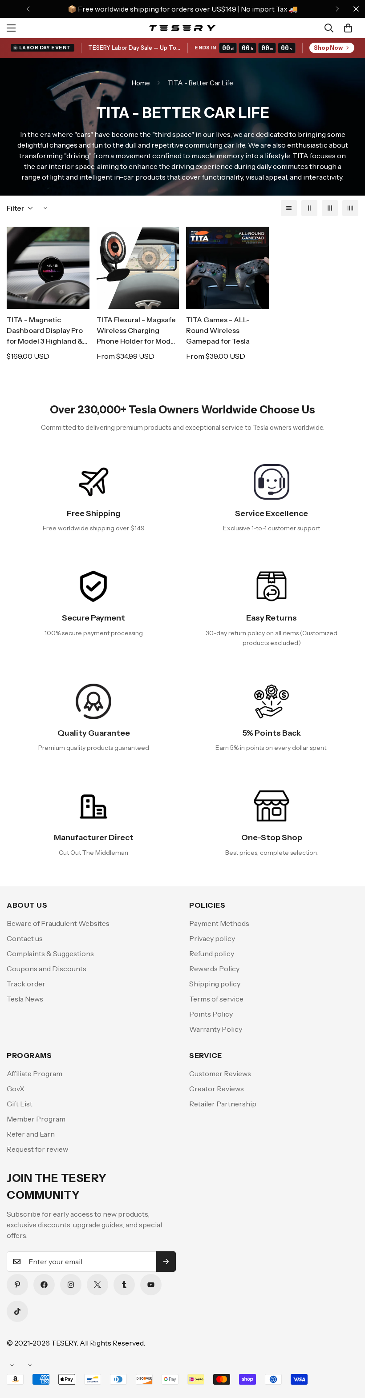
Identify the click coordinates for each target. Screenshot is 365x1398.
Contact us (25, 938)
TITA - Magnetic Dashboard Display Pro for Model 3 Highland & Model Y (45, 330)
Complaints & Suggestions (50, 953)
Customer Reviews (220, 1073)
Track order (26, 983)
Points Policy (211, 1013)
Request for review (37, 1149)
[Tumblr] (124, 1284)
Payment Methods (219, 923)
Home (141, 83)
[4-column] (350, 208)
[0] (348, 28)
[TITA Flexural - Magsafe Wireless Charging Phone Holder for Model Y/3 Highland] (138, 268)
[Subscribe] (166, 1261)
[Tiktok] (17, 1311)
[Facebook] (44, 1284)
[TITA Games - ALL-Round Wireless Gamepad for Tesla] (227, 268)
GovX (15, 1088)
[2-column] (309, 208)
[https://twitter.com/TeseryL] (97, 1284)
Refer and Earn (31, 1134)
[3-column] (330, 208)
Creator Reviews (216, 1088)
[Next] (337, 9)
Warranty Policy (215, 1029)
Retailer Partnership (222, 1103)
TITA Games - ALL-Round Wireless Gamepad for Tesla (218, 330)
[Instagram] (70, 1284)
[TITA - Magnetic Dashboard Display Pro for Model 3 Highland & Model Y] (48, 268)
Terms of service (216, 998)
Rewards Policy (214, 968)
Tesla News (25, 998)
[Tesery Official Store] (182, 27)
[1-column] (289, 208)
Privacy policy (212, 938)
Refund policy (211, 953)
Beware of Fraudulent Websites (58, 923)
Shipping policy (214, 983)
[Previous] (28, 9)
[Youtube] (151, 1284)
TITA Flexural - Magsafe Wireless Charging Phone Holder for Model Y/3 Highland (137, 330)
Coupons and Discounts (46, 968)
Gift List (19, 1103)
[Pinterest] (17, 1284)
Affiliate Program (34, 1073)
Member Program (36, 1118)
